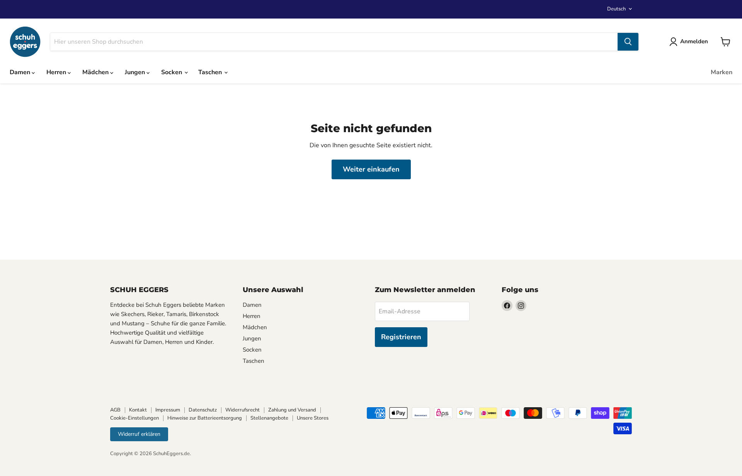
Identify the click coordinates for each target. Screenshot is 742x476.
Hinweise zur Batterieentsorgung (204, 418)
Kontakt (138, 409)
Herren (57, 72)
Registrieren (401, 337)
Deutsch (616, 8)
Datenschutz (203, 409)
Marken (721, 72)
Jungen (135, 72)
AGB (115, 409)
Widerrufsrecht (242, 409)
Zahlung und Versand (292, 409)
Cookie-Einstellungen (134, 418)
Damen (21, 72)
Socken (172, 72)
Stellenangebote (269, 418)
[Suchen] (628, 42)
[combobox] (334, 42)
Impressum (167, 409)
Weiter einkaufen (371, 169)
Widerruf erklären (139, 434)
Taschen (210, 72)
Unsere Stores (312, 418)
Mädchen (96, 72)
